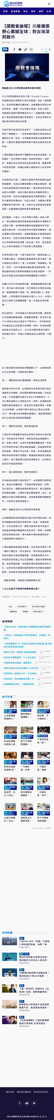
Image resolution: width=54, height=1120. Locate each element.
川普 (10, 606)
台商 (49, 11)
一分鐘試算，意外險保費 (42, 793)
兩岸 (33, 11)
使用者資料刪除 (41, 1092)
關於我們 (10, 1092)
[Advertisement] (27, 886)
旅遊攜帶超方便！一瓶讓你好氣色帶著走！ (20, 684)
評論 (5, 49)
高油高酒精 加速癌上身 (9, 742)
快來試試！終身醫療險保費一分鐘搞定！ (20, 678)
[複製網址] (25, 49)
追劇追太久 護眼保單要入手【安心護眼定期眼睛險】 (26, 819)
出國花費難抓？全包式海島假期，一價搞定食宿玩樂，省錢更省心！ (9, 819)
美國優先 (13, 611)
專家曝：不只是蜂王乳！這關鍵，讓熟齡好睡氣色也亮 (42, 717)
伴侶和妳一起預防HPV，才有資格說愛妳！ (21, 673)
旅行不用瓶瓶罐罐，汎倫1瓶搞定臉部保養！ (27, 742)
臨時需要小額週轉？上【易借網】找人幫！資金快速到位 (26, 715)
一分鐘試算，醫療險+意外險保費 (42, 768)
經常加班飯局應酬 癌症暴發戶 (10, 768)
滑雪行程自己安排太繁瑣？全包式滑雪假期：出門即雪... (22, 668)
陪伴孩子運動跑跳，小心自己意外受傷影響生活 (21, 657)
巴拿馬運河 (21, 606)
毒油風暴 (15, 11)
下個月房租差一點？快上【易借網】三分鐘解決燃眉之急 (43, 741)
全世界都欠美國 (38, 606)
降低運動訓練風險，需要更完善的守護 (26, 793)
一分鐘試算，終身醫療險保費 (26, 768)
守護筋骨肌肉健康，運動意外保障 (19, 662)
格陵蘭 (25, 611)
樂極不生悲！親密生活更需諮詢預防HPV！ (21, 652)
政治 (25, 11)
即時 (5, 11)
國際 (41, 11)
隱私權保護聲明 (24, 1092)
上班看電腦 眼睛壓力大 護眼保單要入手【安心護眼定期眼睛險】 (9, 717)
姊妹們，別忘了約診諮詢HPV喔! (9, 793)
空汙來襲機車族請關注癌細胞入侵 (42, 819)
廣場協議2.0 (38, 611)
